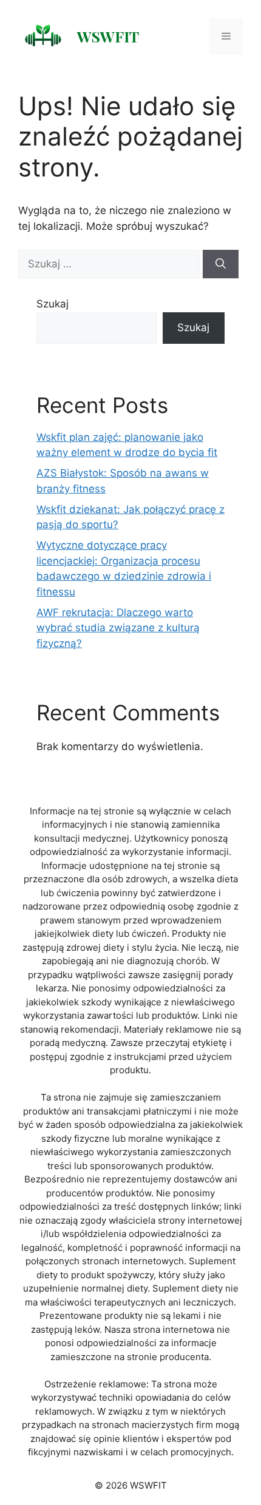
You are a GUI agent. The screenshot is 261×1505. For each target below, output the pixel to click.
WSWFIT (108, 36)
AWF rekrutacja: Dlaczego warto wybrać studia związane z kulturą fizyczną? (118, 627)
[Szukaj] (221, 264)
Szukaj (52, 304)
